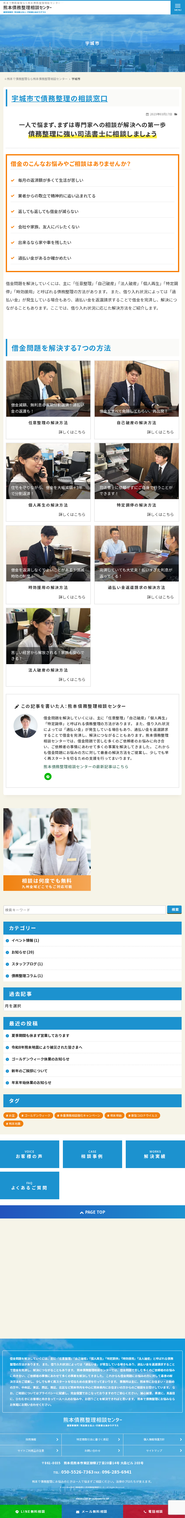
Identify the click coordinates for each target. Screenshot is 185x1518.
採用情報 (31, 1439)
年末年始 (116, 1115)
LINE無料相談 (33, 1511)
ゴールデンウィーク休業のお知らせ (40, 1058)
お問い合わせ (92, 1450)
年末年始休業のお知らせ (31, 1082)
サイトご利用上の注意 (31, 1450)
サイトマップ (154, 1450)
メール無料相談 (95, 1511)
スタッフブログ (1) (27, 963)
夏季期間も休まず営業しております (40, 1035)
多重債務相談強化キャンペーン (80, 1115)
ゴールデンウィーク (37, 1115)
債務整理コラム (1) (27, 975)
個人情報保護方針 (154, 1439)
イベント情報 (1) (25, 940)
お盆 (12, 1115)
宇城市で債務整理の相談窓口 (60, 98)
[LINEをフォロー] (48, 776)
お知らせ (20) (23, 952)
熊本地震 (14, 1123)
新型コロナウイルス (144, 1115)
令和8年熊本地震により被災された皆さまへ (47, 1047)
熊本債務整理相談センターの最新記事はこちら (86, 766)
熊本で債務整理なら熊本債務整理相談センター (88, 1487)
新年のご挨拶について (30, 1070)
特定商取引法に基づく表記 (92, 1439)
